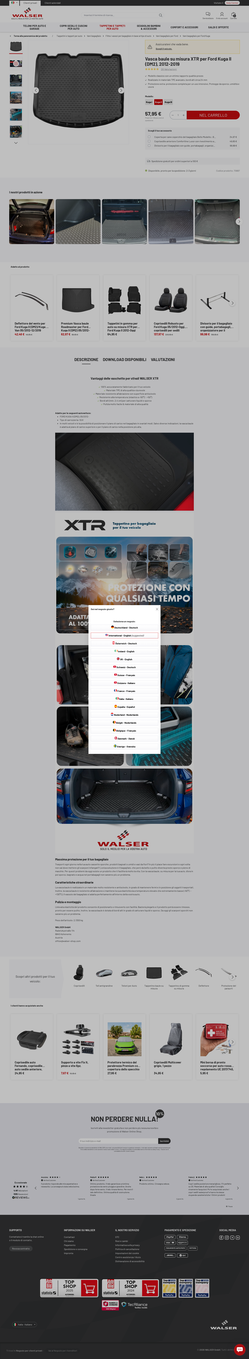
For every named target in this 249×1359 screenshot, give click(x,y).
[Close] (157, 609)
